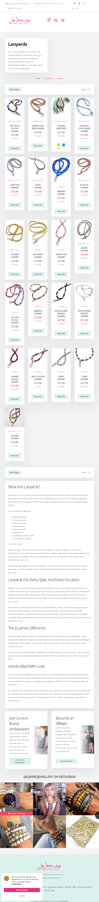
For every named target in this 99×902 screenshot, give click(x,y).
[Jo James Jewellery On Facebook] (74, 3)
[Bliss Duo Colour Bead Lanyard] (84, 107)
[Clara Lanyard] (84, 358)
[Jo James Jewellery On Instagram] (84, 3)
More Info (15, 148)
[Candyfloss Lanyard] (61, 233)
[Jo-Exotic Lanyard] (84, 166)
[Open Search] (54, 20)
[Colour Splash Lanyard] (14, 296)
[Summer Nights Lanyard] (14, 358)
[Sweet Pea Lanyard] (14, 166)
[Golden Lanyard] (14, 233)
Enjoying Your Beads (55, 887)
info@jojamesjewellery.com (49, 878)
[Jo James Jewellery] (19, 20)
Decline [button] (22, 896)
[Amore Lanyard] (84, 229)
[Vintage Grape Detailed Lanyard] (61, 292)
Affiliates (68, 887)
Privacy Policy (49, 890)
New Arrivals (19, 121)
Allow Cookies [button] (22, 890)
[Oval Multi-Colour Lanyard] (14, 107)
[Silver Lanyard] (38, 166)
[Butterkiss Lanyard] (38, 233)
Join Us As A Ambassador (20, 761)
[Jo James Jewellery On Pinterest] (79, 3)
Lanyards (11, 121)
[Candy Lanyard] (61, 358)
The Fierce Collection (85, 180)
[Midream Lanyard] (61, 170)
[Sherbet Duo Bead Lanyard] (38, 107)
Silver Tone (42, 180)
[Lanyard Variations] (61, 107)
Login (76, 8)
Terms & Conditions (84, 887)
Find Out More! (66, 761)
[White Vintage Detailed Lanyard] (84, 292)
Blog (74, 887)
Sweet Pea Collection (15, 180)
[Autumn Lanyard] (14, 417)
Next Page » (15, 89)
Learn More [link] (16, 884)
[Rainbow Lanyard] (38, 292)
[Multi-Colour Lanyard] (38, 358)
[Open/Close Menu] (61, 20)
